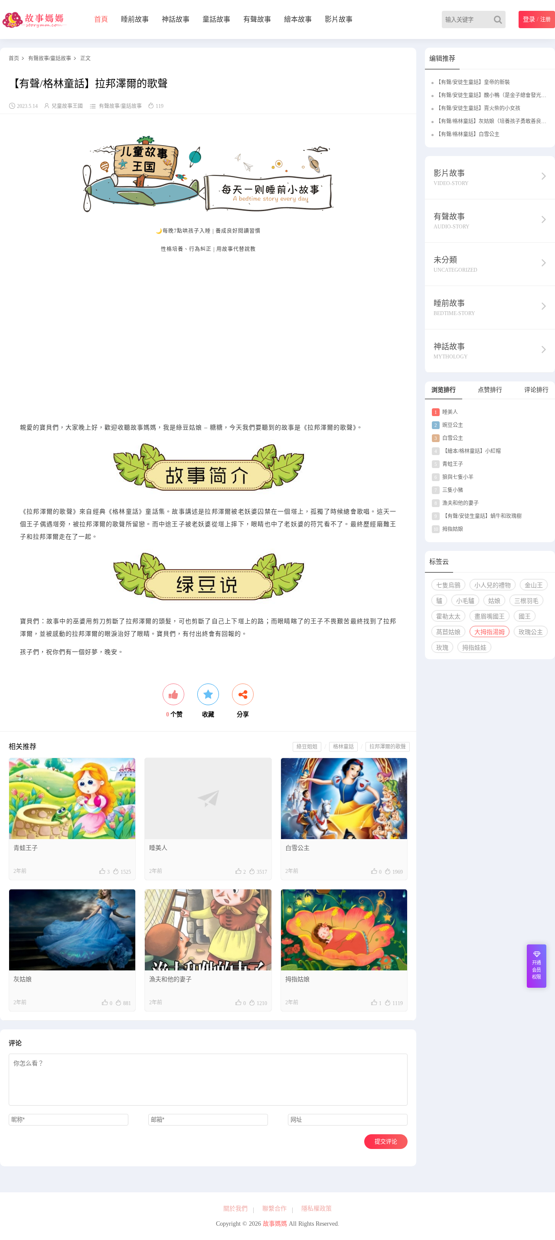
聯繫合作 (274, 1208)
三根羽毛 (526, 601)
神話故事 (175, 19)
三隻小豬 (448, 490)
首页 (14, 58)
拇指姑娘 (297, 979)
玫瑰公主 (531, 632)
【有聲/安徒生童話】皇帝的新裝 (473, 82)
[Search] (500, 19)
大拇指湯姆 (489, 632)
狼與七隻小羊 (453, 477)
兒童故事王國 (67, 106)
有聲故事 (257, 19)
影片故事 (339, 19)
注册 (545, 19)
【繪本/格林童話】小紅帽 (467, 451)
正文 (85, 58)
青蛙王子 (25, 848)
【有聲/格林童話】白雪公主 (468, 134)
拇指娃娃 (474, 647)
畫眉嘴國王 (489, 616)
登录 (529, 19)
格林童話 (343, 747)
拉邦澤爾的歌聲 (387, 747)
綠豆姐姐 (307, 747)
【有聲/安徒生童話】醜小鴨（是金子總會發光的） (494, 95)
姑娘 (494, 601)
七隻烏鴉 (448, 585)
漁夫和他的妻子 (170, 979)
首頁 (101, 19)
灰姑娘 (22, 979)
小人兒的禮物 (492, 585)
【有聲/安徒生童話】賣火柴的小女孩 (478, 108)
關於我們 (235, 1208)
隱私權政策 (316, 1208)
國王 (525, 616)
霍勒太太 (448, 616)
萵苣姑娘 (448, 632)
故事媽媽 (275, 1223)
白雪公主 (297, 848)
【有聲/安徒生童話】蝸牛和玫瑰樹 (478, 516)
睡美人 (158, 848)
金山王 (534, 585)
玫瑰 (442, 647)
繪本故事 (298, 19)
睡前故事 (135, 19)
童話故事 (216, 19)
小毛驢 (465, 601)
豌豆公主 (448, 425)
